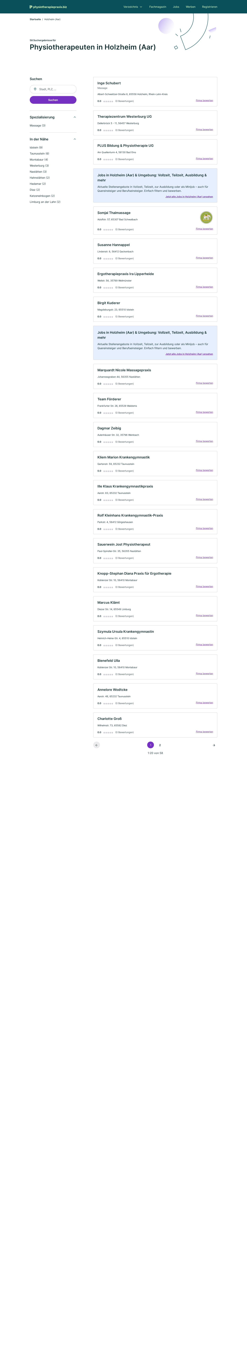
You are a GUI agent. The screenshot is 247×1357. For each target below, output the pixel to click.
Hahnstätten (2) (40, 177)
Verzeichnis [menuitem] (131, 6)
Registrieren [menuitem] (209, 6)
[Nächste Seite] (214, 745)
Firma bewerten (204, 100)
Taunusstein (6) (39, 153)
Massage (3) (38, 125)
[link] (155, 91)
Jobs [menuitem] (176, 6)
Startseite (35, 19)
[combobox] (53, 89)
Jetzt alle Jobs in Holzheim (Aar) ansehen (189, 196)
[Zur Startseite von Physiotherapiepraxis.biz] (48, 7)
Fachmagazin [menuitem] (157, 6)
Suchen (53, 100)
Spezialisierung (42, 117)
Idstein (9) (36, 147)
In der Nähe (39, 139)
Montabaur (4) (39, 159)
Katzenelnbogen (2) (42, 195)
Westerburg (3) (39, 165)
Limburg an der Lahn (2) (45, 202)
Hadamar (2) (38, 183)
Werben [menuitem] (190, 6)
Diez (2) (35, 189)
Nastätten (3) (38, 171)
